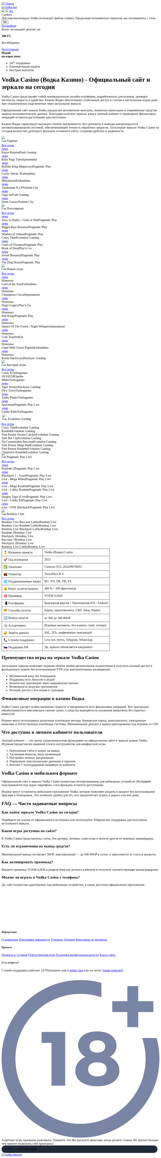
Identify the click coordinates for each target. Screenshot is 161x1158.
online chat (76, 970)
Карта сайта (107, 955)
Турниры (57, 939)
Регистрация (10, 49)
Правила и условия (14, 955)
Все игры (8, 145)
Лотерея (69, 939)
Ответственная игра (41, 955)
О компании (10, 939)
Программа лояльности (34, 939)
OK (5, 22)
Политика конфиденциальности (77, 955)
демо (5, 149)
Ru (11, 11)
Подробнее (9, 25)
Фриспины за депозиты (91, 939)
